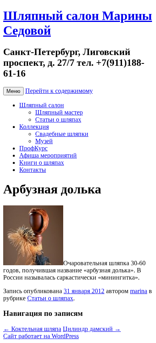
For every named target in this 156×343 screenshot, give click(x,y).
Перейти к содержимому (59, 90)
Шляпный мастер (59, 112)
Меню (13, 91)
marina (138, 291)
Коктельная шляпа (32, 328)
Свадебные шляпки (61, 133)
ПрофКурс (33, 148)
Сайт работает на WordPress (41, 336)
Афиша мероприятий (48, 155)
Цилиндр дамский (92, 328)
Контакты (32, 169)
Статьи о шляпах (58, 119)
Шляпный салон (41, 105)
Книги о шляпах (41, 162)
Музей (44, 141)
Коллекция (34, 126)
